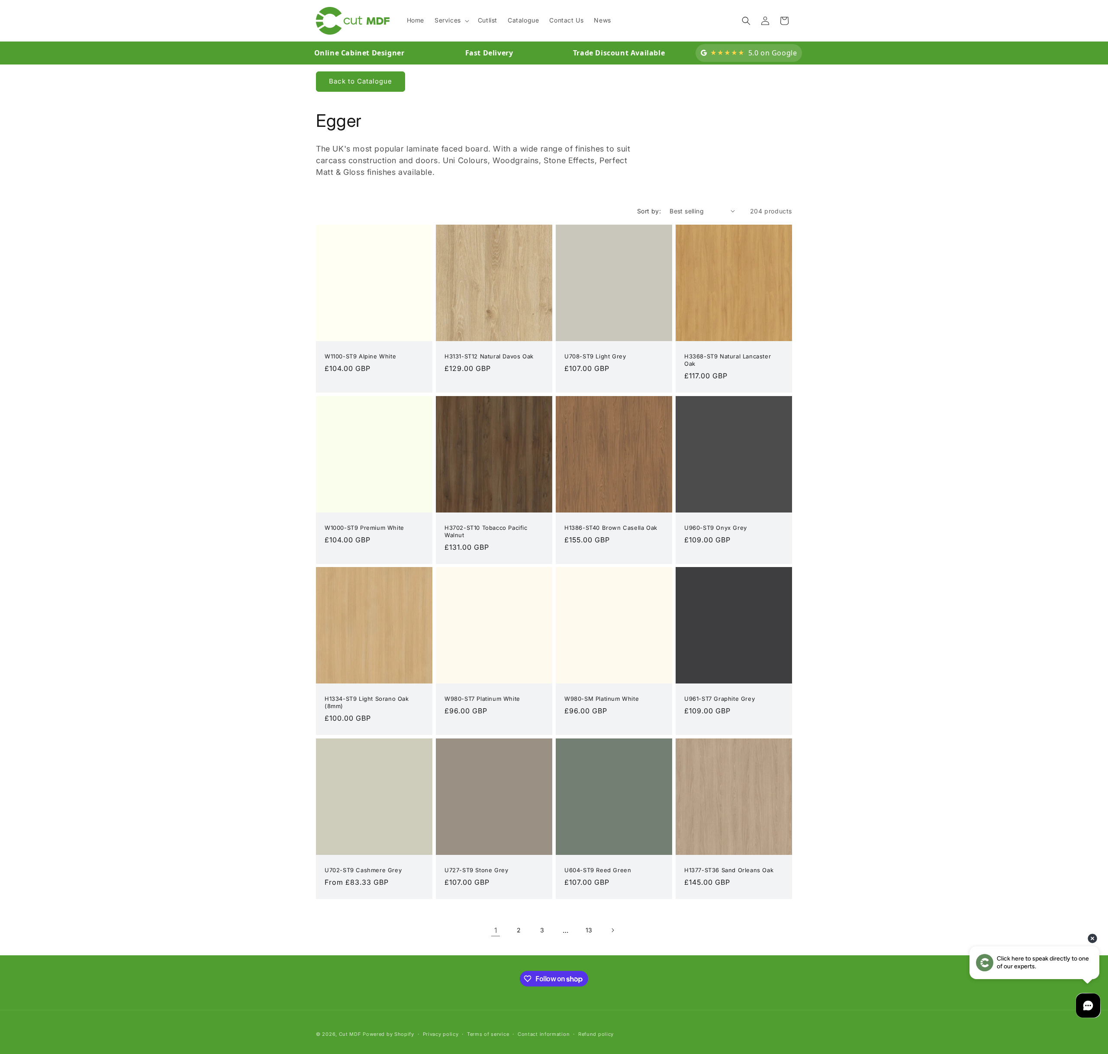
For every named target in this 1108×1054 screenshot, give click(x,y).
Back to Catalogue (360, 81)
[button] (451, 20)
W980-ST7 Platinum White (482, 698)
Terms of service (488, 1034)
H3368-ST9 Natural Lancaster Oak (727, 360)
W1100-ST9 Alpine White (360, 356)
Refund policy (596, 1034)
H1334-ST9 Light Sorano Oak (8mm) (367, 702)
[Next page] (612, 930)
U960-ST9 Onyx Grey (715, 527)
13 (589, 930)
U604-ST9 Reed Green (597, 870)
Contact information (544, 1034)
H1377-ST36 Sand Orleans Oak (728, 870)
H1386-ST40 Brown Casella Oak (610, 527)
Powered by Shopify (388, 1034)
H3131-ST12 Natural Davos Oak (489, 356)
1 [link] (495, 930)
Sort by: (649, 211)
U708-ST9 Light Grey (595, 356)
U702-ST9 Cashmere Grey (363, 870)
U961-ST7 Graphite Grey (719, 698)
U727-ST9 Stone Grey (476, 870)
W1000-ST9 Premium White (364, 527)
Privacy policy (441, 1034)
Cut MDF (350, 1034)
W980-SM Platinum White (601, 698)
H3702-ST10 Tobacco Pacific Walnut (486, 531)
